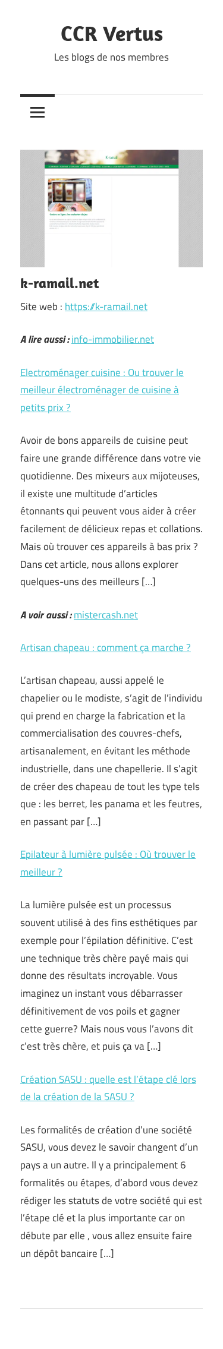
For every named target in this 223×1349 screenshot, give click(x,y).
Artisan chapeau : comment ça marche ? (105, 647)
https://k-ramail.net (106, 306)
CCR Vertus (112, 33)
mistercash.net (106, 615)
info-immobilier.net (112, 339)
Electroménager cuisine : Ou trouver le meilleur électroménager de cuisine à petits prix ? (102, 390)
